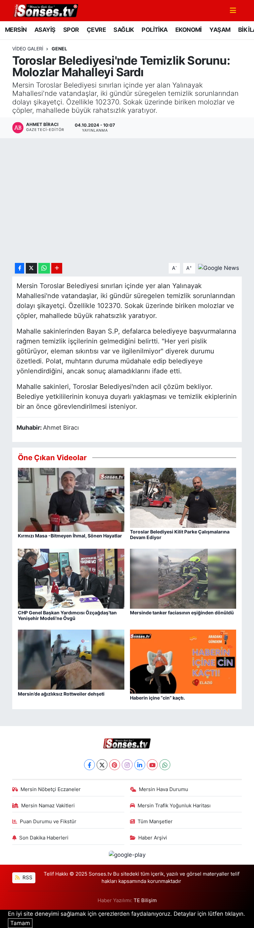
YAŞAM (219, 29)
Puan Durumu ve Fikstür (48, 822)
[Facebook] (89, 764)
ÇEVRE (96, 29)
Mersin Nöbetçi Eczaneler (51, 789)
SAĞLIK (123, 29)
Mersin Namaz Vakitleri (48, 806)
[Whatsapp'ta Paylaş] (44, 268)
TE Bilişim (145, 900)
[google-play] (127, 854)
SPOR (71, 29)
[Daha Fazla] (56, 268)
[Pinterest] (114, 764)
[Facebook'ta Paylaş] (19, 268)
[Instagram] (127, 764)
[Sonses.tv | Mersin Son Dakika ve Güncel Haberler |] (45, 10)
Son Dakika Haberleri (43, 838)
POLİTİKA (154, 29)
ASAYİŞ (44, 29)
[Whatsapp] (164, 764)
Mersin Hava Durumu (163, 789)
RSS (26, 878)
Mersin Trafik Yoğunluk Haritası (174, 806)
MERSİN (15, 29)
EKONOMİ (188, 29)
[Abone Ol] (218, 268)
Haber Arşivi (152, 838)
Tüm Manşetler (155, 822)
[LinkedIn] (139, 764)
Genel (59, 48)
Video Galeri (27, 48)
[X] (102, 764)
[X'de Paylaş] (31, 268)
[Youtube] (152, 764)
